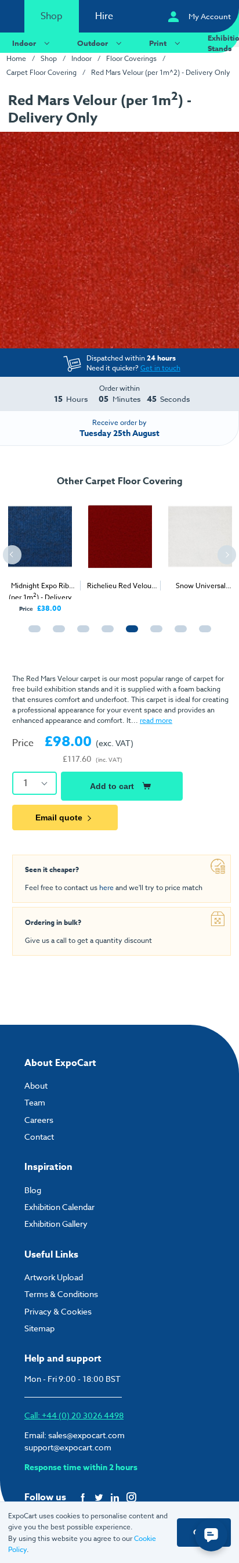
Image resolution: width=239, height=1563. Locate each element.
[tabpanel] (40, 552)
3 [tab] (80, 634)
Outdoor (92, 43)
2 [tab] (56, 634)
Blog (32, 1189)
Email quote (58, 817)
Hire (104, 16)
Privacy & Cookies (58, 1311)
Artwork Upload (53, 1277)
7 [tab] (178, 634)
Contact (39, 1136)
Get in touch (160, 368)
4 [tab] (105, 634)
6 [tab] (153, 634)
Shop (52, 16)
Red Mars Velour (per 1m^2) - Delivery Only (160, 72)
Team (34, 1102)
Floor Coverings (131, 58)
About (36, 1085)
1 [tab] (31, 634)
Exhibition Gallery (56, 1223)
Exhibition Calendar (59, 1206)
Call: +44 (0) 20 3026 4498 (74, 1415)
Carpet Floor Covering (41, 72)
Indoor (24, 43)
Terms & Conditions (61, 1293)
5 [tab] (129, 634)
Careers (38, 1119)
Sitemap (39, 1328)
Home (16, 58)
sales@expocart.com (86, 1434)
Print (157, 43)
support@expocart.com (67, 1447)
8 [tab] (202, 634)
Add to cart (112, 786)
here (106, 887)
